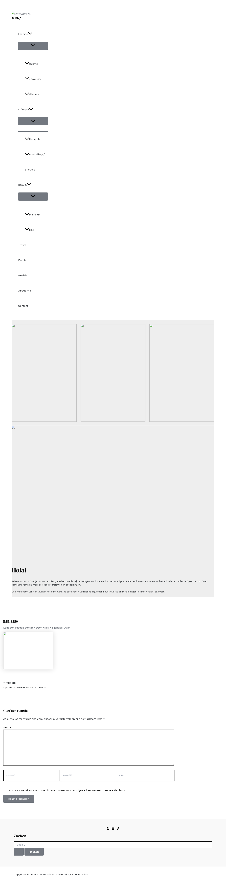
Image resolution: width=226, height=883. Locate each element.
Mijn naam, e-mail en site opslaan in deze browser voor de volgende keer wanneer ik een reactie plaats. (67, 790)
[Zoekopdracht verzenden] (19, 852)
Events (22, 260)
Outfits (33, 63)
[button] (30, 34)
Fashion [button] (23, 34)
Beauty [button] (22, 184)
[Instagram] (16, 18)
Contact (23, 305)
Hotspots (34, 139)
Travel (22, 245)
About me (24, 290)
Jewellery (35, 79)
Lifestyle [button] (23, 109)
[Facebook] (13, 18)
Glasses (34, 94)
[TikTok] (19, 18)
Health (22, 275)
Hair (31, 229)
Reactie (8, 727)
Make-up (35, 214)
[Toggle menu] (33, 46)
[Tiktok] (117, 828)
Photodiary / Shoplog (35, 162)
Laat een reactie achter (18, 627)
